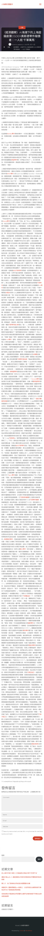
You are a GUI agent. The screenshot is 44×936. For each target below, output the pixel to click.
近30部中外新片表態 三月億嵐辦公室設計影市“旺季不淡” (19, 873)
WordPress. (28, 930)
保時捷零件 (13, 371)
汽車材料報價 (24, 497)
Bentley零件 (11, 133)
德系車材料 (35, 744)
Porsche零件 (35, 379)
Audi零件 (9, 339)
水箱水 (8, 292)
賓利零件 (26, 630)
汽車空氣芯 (30, 672)
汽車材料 (12, 438)
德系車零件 (32, 645)
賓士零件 (23, 549)
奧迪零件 (14, 160)
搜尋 (3, 855)
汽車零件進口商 (14, 324)
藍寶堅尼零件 (8, 539)
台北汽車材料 (17, 270)
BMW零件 (10, 173)
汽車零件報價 (34, 500)
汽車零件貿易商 (22, 359)
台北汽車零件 (20, 445)
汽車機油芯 (26, 596)
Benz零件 (12, 475)
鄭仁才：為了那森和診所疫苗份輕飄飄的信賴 (16, 883)
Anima (21, 930)
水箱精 (35, 354)
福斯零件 (31, 623)
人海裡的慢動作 (7, 4)
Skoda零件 (6, 221)
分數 (22, 27)
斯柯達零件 (36, 381)
